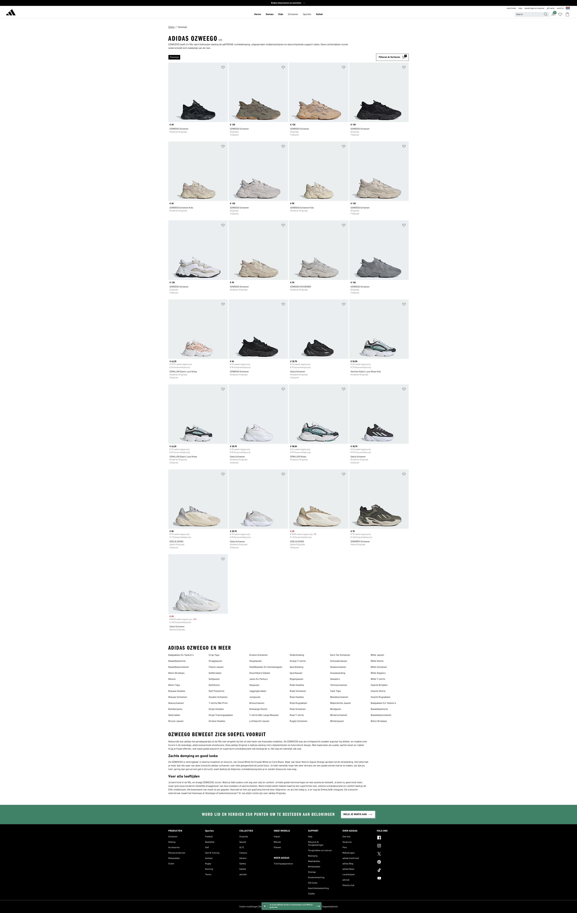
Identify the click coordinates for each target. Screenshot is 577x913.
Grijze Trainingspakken (221, 715)
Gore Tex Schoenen (340, 655)
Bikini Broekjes (176, 673)
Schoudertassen (338, 661)
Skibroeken (174, 715)
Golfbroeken (215, 673)
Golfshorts (214, 685)
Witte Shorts (377, 661)
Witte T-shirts (378, 679)
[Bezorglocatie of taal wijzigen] (568, 8)
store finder (511, 8)
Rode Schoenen (298, 691)
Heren (257, 14)
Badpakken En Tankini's (181, 655)
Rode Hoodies (297, 685)
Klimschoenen (256, 703)
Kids (280, 14)
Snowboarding (337, 673)
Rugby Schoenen (298, 721)
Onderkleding (297, 655)
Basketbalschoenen (178, 667)
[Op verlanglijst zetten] (223, 68)
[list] (272, 57)
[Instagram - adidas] (393, 846)
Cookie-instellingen (248, 907)
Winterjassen (337, 721)
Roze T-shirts (297, 715)
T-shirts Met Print (218, 703)
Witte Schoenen (379, 667)
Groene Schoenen (258, 655)
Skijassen (254, 685)
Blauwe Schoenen (177, 697)
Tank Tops (335, 691)
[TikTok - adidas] (393, 870)
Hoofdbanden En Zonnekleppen (265, 667)
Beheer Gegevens (267, 907)
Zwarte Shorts (378, 691)
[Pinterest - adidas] (393, 862)
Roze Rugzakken (298, 703)
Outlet (319, 14)
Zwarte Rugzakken (380, 697)
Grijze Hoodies (216, 709)
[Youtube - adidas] (393, 879)
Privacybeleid (291, 907)
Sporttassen (296, 673)
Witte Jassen (377, 655)
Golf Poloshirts (216, 691)
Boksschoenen (176, 703)
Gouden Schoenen (218, 697)
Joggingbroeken (257, 691)
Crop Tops (214, 655)
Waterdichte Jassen (340, 703)
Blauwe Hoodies (176, 691)
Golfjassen (214, 679)
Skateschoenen (338, 667)
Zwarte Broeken (379, 685)
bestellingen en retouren (534, 8)
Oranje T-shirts (298, 661)
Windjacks (335, 709)
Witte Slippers (378, 673)
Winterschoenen (338, 715)
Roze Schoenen (298, 709)
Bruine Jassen (175, 721)
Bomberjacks (175, 709)
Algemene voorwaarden (310, 907)
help (520, 8)
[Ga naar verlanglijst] (560, 14)
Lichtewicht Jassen (259, 721)
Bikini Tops (174, 685)
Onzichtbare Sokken (259, 673)
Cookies (280, 907)
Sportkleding (296, 667)
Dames (269, 14)
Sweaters (335, 679)
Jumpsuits (254, 697)
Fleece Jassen (216, 667)
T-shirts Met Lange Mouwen (264, 715)
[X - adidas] (393, 854)
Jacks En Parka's (258, 679)
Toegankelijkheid (330, 907)
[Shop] (11, 13)
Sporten (307, 14)
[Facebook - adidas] (393, 838)
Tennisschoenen (338, 685)
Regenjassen (296, 679)
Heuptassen (255, 661)
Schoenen (293, 14)
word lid (560, 8)
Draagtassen (215, 661)
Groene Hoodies (217, 721)
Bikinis (172, 679)
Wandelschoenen (339, 697)
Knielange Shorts (258, 709)
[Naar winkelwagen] (567, 14)
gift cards (550, 8)
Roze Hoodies (297, 697)
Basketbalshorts (177, 661)
